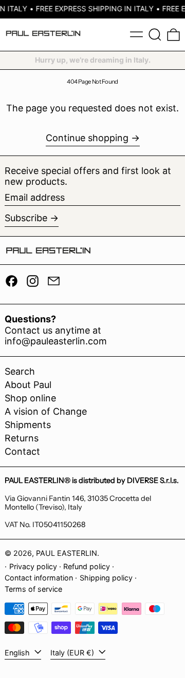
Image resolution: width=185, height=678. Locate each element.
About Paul (28, 384)
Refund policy (86, 566)
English (18, 652)
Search (20, 371)
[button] (155, 34)
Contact (22, 451)
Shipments (28, 424)
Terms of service (33, 589)
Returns (22, 438)
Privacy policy (33, 566)
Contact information (39, 577)
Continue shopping (87, 137)
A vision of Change (46, 411)
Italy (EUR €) (73, 652)
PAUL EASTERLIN (66, 553)
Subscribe (26, 217)
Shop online (30, 398)
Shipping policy (106, 577)
